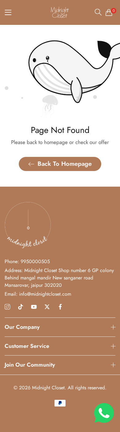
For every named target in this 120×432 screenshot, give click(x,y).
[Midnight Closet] (60, 12)
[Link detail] (7, 307)
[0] (109, 12)
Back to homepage (65, 163)
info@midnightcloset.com (38, 294)
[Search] (98, 12)
